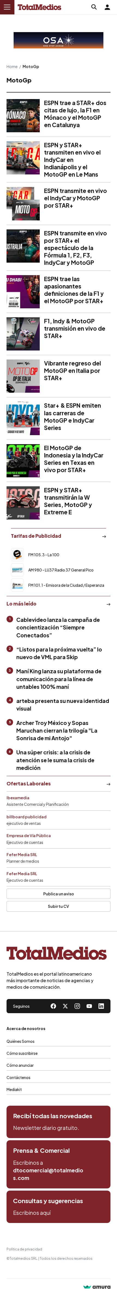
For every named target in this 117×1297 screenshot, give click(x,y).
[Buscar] (94, 7)
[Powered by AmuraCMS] (96, 1288)
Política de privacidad (24, 1249)
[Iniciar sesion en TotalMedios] (107, 7)
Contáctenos (18, 1077)
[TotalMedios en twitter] (65, 1006)
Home (12, 66)
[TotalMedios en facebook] (53, 1006)
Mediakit (14, 1089)
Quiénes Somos (21, 1041)
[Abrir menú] (7, 7)
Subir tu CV (58, 906)
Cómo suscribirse (22, 1053)
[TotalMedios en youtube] (89, 1006)
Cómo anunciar (20, 1065)
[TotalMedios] (57, 954)
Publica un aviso (58, 893)
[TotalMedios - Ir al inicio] (39, 7)
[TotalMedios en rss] (101, 1006)
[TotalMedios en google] (77, 1006)
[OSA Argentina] (58, 40)
